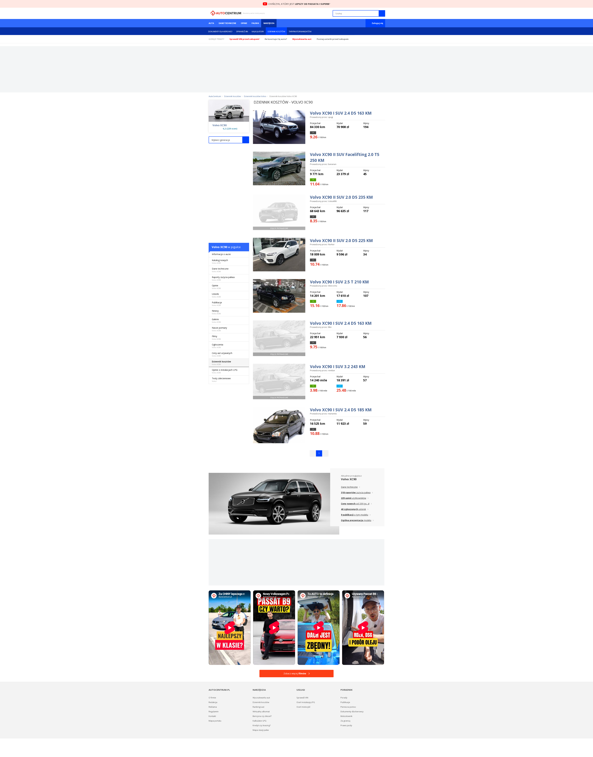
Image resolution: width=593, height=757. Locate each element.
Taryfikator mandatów (300, 31)
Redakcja (213, 702)
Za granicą (345, 720)
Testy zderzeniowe (221, 379)
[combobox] (229, 139)
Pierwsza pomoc (348, 706)
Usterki (216, 295)
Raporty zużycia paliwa (223, 278)
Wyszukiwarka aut (261, 697)
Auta (211, 23)
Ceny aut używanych (222, 354)
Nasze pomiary (219, 329)
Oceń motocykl (303, 706)
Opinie (244, 23)
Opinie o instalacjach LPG (224, 371)
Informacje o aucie (221, 254)
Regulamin (214, 711)
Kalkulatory (258, 31)
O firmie (212, 697)
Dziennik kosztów (276, 31)
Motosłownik (346, 716)
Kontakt (212, 716)
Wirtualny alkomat (261, 711)
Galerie (216, 320)
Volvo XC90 (219, 125)
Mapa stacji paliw (261, 730)
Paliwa (255, 23)
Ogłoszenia (217, 345)
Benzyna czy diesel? (262, 716)
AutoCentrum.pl (226, 13)
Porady (344, 697)
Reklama (213, 706)
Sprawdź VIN (242, 31)
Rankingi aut (258, 706)
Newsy (216, 312)
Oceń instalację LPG (305, 702)
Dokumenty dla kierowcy (220, 31)
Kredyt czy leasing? (262, 725)
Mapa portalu (215, 720)
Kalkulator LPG (259, 720)
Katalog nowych (220, 261)
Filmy (216, 337)
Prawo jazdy (346, 725)
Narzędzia (268, 23)
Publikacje (217, 303)
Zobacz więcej (295, 673)
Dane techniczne (227, 23)
